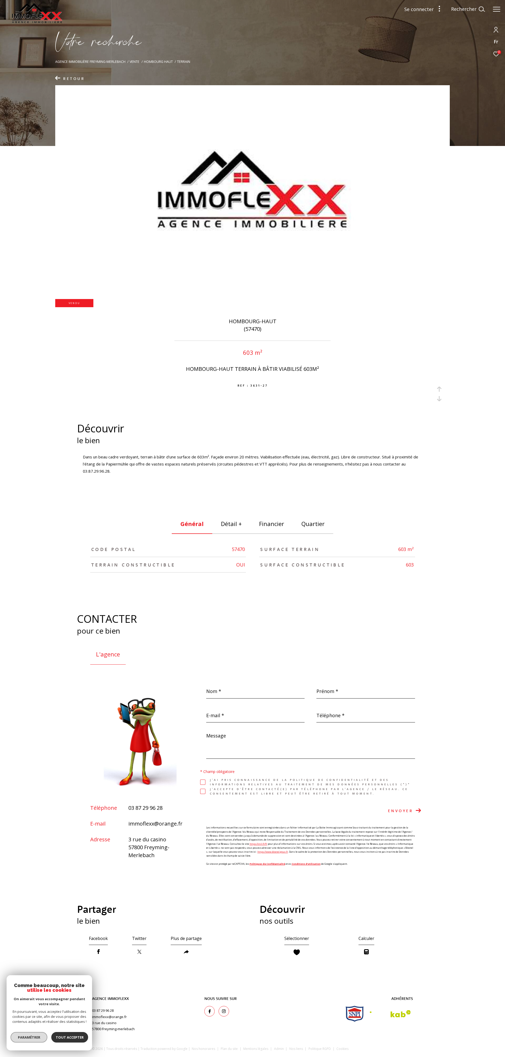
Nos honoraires (203, 1048)
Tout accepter (70, 1037)
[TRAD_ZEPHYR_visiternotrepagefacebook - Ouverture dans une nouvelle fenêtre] (209, 1011)
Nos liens (296, 1048)
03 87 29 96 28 (145, 807)
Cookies (342, 1049)
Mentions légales (256, 1048)
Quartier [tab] (313, 524)
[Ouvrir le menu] (496, 9)
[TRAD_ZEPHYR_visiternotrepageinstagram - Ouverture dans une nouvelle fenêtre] (224, 1011)
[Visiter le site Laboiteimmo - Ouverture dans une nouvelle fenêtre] (389, 1047)
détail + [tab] (231, 524)
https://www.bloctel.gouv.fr (272, 851)
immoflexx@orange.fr (155, 823)
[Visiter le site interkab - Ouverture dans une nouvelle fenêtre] (390, 1014)
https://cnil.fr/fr (258, 844)
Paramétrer (29, 1037)
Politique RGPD (320, 1048)
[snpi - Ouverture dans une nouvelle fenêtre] (355, 1014)
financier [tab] (271, 524)
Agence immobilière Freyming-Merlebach (90, 61)
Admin (279, 1048)
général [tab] (192, 524)
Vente (134, 61)
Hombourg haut (158, 61)
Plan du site (230, 1048)
